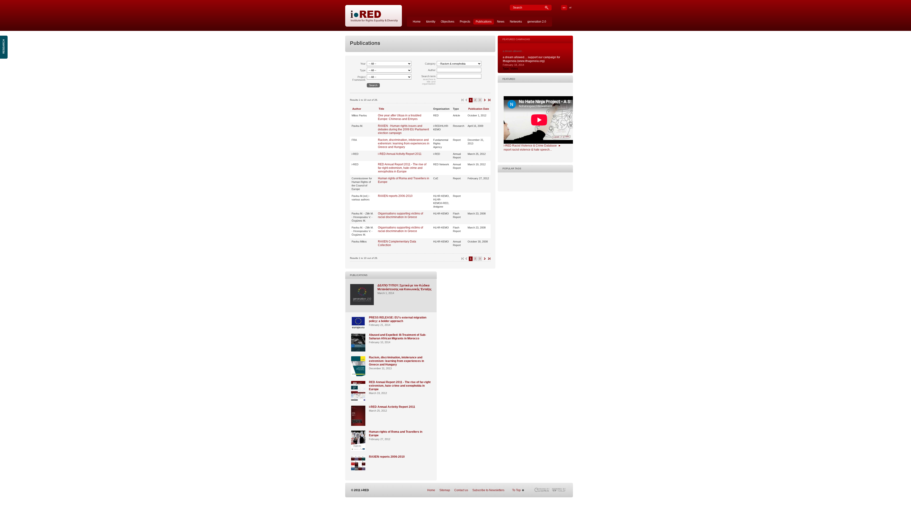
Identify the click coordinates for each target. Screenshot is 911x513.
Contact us (461, 490)
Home (417, 21)
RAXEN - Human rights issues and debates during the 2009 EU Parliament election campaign (403, 129)
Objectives (447, 21)
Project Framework (359, 78)
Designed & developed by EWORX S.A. (542, 490)
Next (484, 100)
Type (363, 70)
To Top (516, 490)
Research (4, 47)
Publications (484, 21)
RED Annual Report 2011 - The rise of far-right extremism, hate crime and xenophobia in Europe (402, 168)
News (500, 21)
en (564, 7)
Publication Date (478, 108)
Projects (465, 21)
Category (430, 63)
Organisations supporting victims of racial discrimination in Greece (400, 215)
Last (488, 100)
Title (381, 108)
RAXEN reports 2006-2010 (395, 196)
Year (363, 63)
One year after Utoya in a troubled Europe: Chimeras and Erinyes (399, 117)
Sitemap (444, 490)
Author (432, 70)
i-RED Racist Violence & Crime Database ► (532, 145)
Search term (428, 76)
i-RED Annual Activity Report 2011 (400, 154)
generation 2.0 (536, 21)
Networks (516, 21)
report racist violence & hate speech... (528, 149)
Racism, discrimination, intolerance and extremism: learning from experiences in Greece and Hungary (403, 143)
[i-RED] (373, 16)
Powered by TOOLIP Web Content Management (560, 490)
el (570, 7)
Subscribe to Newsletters (488, 490)
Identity (430, 21)
